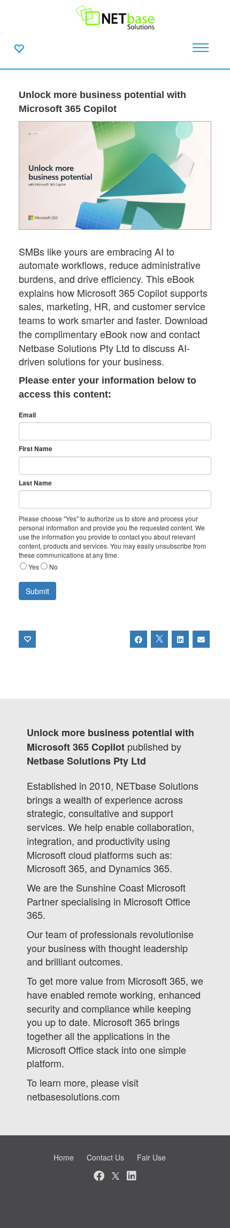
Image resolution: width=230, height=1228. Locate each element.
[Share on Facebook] (138, 639)
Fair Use (151, 1157)
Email (27, 415)
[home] (115, 16)
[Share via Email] (201, 639)
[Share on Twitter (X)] (159, 639)
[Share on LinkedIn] (180, 639)
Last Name (35, 483)
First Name (35, 448)
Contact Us (105, 1157)
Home (63, 1157)
